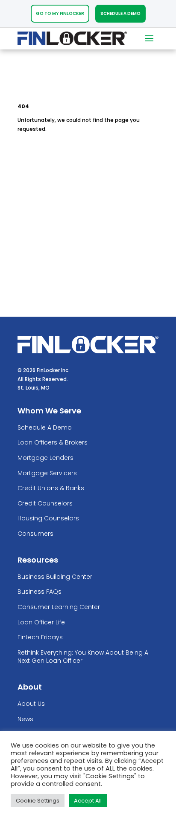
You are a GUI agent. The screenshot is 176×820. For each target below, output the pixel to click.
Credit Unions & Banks (51, 488)
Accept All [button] (88, 801)
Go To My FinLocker (60, 13)
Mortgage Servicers (47, 473)
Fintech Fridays (40, 637)
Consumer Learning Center (59, 607)
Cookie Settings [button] (37, 801)
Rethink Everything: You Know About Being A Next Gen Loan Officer (83, 657)
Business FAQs (40, 592)
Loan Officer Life (41, 622)
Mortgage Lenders (45, 458)
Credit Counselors (45, 504)
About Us (31, 704)
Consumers (35, 534)
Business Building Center (55, 577)
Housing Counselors (48, 518)
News (25, 719)
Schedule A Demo (120, 13)
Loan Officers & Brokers (53, 443)
